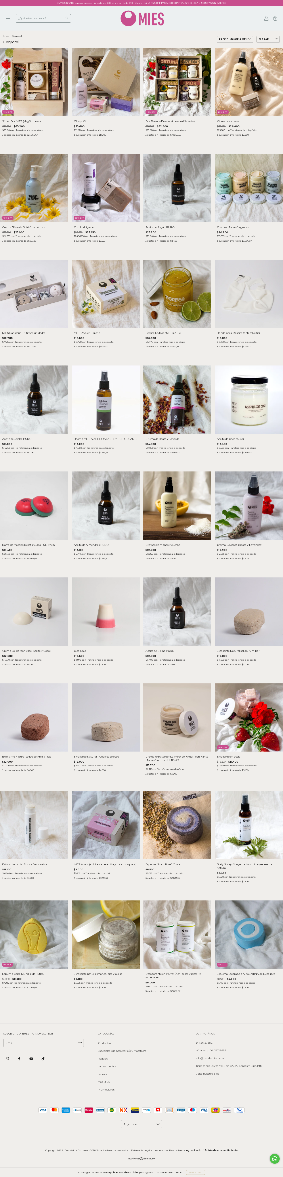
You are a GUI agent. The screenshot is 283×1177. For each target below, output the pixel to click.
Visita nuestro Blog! (208, 1073)
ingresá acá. (193, 1150)
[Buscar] (67, 18)
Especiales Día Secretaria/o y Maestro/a (122, 1050)
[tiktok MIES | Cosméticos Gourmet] (43, 1058)
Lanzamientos (107, 1066)
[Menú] (8, 19)
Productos (104, 1043)
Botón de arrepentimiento (221, 1150)
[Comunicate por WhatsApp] (275, 1159)
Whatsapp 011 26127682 (211, 1050)
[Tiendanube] (141, 1159)
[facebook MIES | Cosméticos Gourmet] (19, 1058)
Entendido (196, 1172)
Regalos (103, 1058)
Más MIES (104, 1081)
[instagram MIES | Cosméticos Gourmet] (7, 1058)
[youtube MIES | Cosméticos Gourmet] (31, 1058)
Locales (102, 1074)
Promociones (106, 1089)
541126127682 (204, 1042)
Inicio (6, 36)
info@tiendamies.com (210, 1058)
